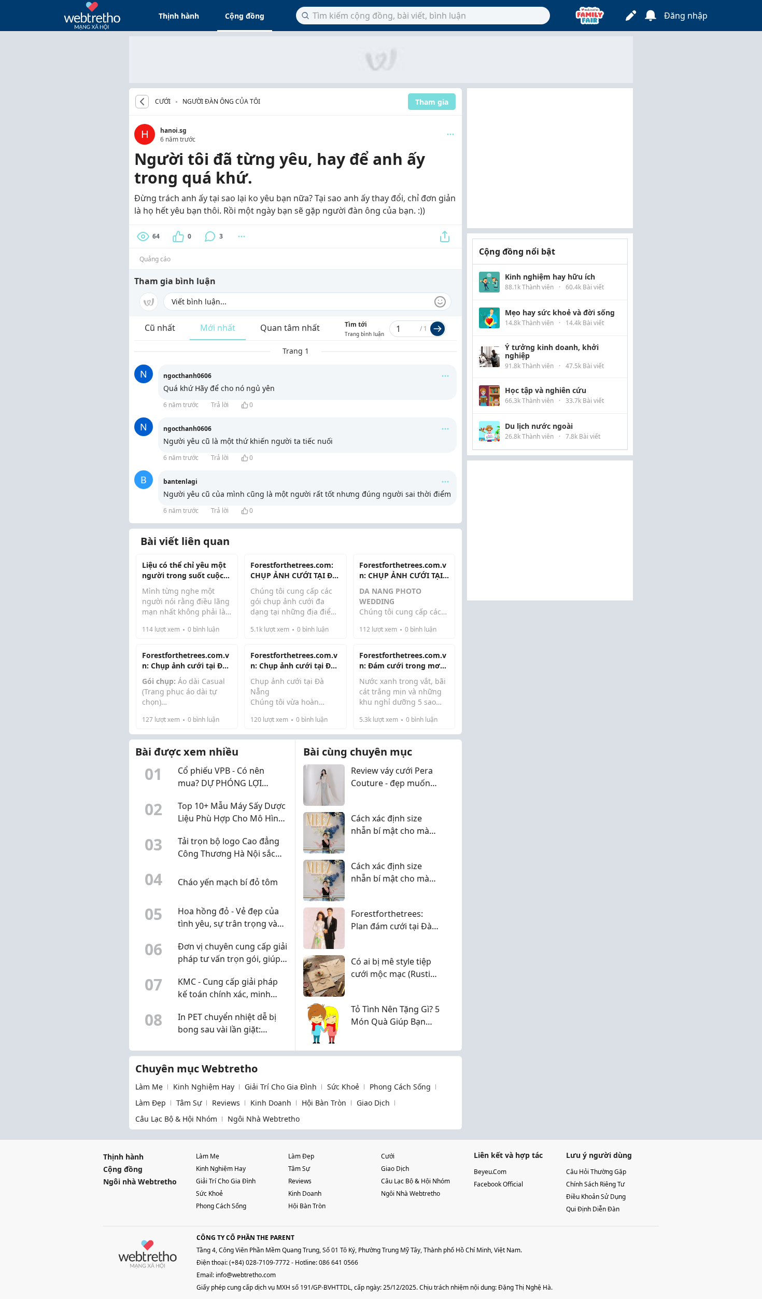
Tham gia (431, 102)
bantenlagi (180, 481)
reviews (226, 1103)
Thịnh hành (179, 16)
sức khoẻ (343, 1087)
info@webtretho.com (246, 1274)
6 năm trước (181, 404)
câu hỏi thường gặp (596, 1171)
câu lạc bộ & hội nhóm (176, 1119)
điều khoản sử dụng (596, 1196)
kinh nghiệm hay (203, 1087)
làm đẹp (150, 1103)
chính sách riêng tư (595, 1184)
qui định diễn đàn (592, 1209)
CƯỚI (163, 101)
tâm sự (189, 1103)
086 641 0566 (338, 1262)
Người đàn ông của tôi (221, 101)
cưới (387, 1156)
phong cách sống (400, 1087)
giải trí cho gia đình (281, 1087)
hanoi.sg (173, 130)
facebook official (498, 1184)
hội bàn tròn (324, 1103)
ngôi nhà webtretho (264, 1119)
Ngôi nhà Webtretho (140, 1181)
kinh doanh (270, 1103)
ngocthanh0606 (187, 375)
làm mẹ (149, 1087)
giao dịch (373, 1103)
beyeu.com (490, 1171)
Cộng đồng (244, 16)
